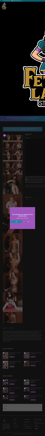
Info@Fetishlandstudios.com (17, 0)
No (28, 221)
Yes (16, 221)
